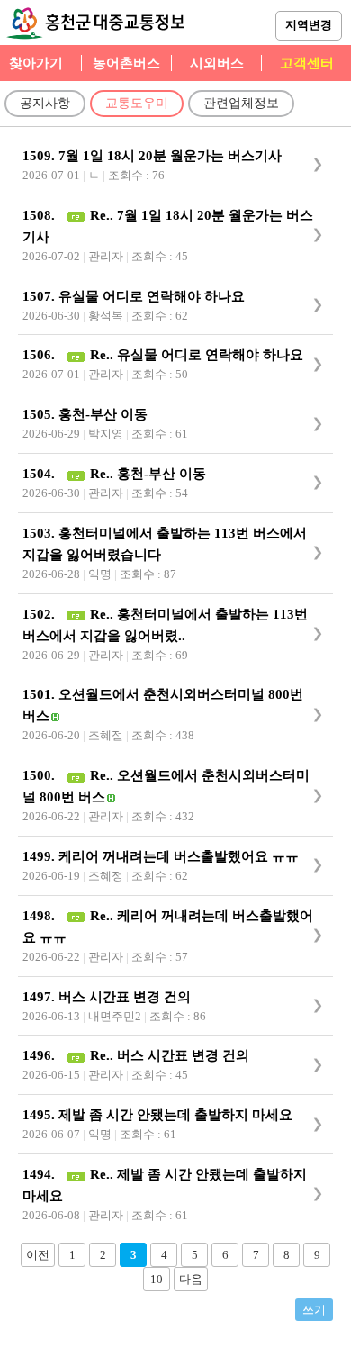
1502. (40, 614)
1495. (40, 1115)
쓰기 (314, 1309)
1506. (40, 355)
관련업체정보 (241, 103)
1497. (40, 997)
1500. (40, 775)
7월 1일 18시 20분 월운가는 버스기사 (170, 156)
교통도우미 (136, 103)
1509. (40, 156)
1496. (40, 1055)
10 (156, 1279)
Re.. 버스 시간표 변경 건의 (167, 1055)
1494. (40, 1174)
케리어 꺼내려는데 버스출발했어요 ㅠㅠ (178, 856)
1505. (40, 414)
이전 (38, 1255)
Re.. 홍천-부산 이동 (146, 473)
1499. (40, 856)
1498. (40, 916)
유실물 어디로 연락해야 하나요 (151, 296)
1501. (40, 694)
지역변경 (308, 25)
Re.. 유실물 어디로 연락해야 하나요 (194, 355)
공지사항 (45, 103)
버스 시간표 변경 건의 (124, 997)
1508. (40, 215)
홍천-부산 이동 (103, 414)
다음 (190, 1279)
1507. (40, 296)
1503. (40, 533)
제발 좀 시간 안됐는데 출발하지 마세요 (175, 1115)
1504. (40, 473)
